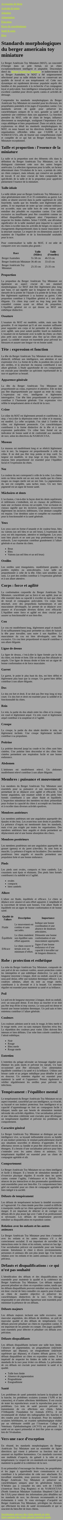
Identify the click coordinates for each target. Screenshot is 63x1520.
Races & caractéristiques (13, 26)
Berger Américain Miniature (26, 71)
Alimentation (8, 17)
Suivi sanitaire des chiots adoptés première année (26, 1517)
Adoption (6, 13)
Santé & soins (8, 31)
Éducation (6, 22)
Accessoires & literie (11, 4)
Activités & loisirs (10, 8)
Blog (3, 35)
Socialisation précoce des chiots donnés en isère (25, 1514)
